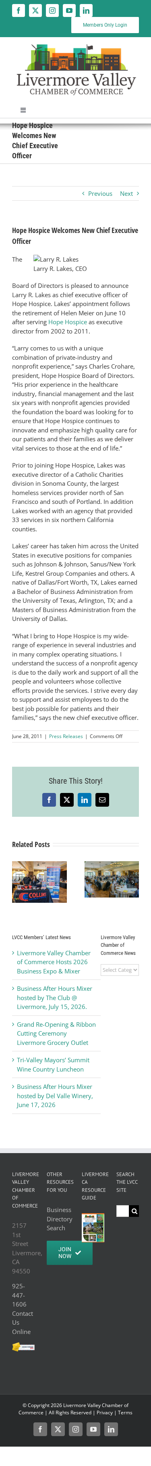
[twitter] (35, 10)
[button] (18, 882)
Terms (125, 1412)
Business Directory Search (58, 1219)
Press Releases (66, 736)
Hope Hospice (67, 322)
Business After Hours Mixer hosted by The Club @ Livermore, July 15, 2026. (54, 997)
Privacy (105, 1412)
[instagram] (52, 10)
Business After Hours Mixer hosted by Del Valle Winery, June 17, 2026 (55, 1095)
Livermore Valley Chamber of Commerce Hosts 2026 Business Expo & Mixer (54, 962)
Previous (100, 193)
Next (126, 193)
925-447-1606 (19, 1295)
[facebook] (18, 10)
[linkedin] (86, 10)
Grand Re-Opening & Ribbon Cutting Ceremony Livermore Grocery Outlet (56, 1033)
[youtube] (69, 10)
